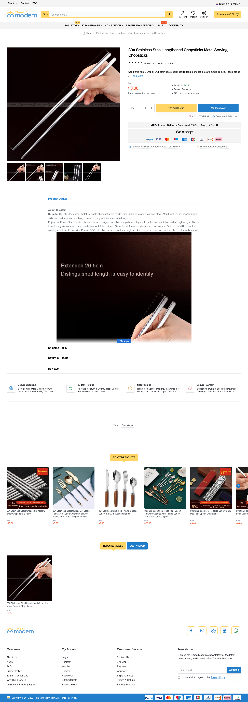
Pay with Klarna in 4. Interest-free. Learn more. (156, 146)
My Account (70, 649)
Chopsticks (127, 425)
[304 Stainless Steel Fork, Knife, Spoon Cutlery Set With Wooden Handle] (119, 488)
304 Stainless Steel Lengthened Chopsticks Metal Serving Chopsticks (28, 604)
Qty (132, 108)
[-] (139, 108)
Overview (13, 649)
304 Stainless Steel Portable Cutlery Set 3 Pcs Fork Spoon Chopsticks (210, 512)
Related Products (124, 457)
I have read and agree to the (203, 677)
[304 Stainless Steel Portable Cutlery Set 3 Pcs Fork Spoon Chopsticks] (211, 488)
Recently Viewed (113, 546)
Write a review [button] (166, 63)
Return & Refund (58, 357)
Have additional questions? (214, 146)
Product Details (58, 198)
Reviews (53, 368)
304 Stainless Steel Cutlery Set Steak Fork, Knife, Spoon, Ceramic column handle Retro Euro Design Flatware (71, 514)
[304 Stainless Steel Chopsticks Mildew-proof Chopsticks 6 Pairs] (28, 488)
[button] (176, 108)
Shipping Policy (57, 347)
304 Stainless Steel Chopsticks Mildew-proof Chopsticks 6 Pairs (26, 512)
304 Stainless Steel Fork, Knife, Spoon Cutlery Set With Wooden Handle (117, 512)
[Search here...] (169, 14)
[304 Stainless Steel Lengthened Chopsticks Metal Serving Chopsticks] (29, 578)
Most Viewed (137, 546)
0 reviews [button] (149, 63)
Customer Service (129, 649)
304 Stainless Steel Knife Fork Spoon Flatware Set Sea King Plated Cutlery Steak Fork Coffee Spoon (162, 514)
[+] (152, 108)
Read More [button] (137, 75)
